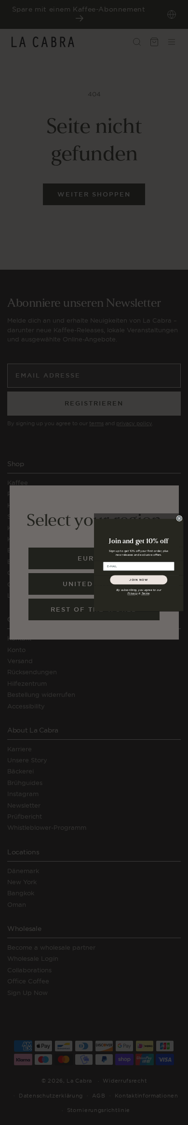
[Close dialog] (179, 518)
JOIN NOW (138, 580)
